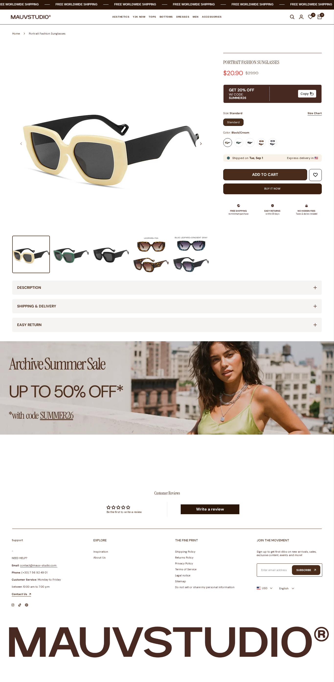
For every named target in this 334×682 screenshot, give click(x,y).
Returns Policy (184, 557)
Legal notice (182, 575)
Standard (233, 122)
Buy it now (272, 188)
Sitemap (180, 581)
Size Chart (315, 113)
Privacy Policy (184, 563)
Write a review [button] (210, 509)
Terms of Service (185, 569)
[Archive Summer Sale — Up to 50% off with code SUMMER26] (167, 388)
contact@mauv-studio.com (38, 565)
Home (16, 33)
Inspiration (100, 551)
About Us (99, 557)
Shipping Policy (185, 551)
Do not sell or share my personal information (204, 587)
